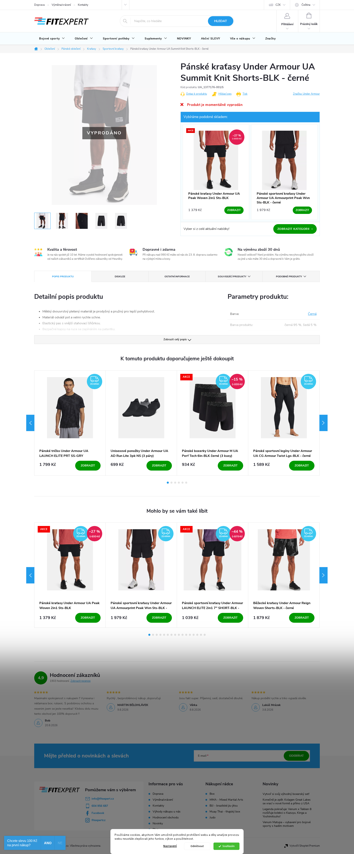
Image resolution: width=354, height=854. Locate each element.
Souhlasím (228, 846)
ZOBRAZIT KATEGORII (295, 229)
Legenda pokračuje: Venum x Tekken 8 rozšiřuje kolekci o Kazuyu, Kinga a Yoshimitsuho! (287, 812)
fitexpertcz (99, 820)
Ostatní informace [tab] (177, 276)
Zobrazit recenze (80, 681)
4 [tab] (179, 483)
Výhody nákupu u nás (166, 812)
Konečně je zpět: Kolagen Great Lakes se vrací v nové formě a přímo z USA (287, 801)
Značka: (306, 94)
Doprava (39, 5)
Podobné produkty (289, 276)
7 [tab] (171, 635)
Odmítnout (197, 846)
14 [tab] (197, 635)
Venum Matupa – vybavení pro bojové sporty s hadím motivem (287, 824)
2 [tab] (171, 483)
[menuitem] (52, 38)
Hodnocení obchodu (166, 817)
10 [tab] (183, 635)
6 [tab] (186, 483)
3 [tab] (175, 483)
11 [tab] (186, 635)
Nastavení (170, 846)
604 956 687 (100, 806)
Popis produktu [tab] (63, 276)
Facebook (98, 813)
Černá (312, 314)
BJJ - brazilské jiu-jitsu (224, 805)
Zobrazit (88, 465)
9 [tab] (179, 635)
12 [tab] (190, 635)
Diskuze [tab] (120, 276)
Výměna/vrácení (61, 5)
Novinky (158, 823)
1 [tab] (168, 483)
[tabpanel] (70, 423)
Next (323, 423)
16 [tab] (205, 635)
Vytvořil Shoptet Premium (304, 846)
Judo (213, 817)
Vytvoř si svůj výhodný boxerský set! (286, 794)
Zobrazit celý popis (175, 339)
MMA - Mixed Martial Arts (226, 799)
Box (212, 794)
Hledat (220, 21)
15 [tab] (201, 635)
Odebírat (296, 756)
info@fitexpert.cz (103, 799)
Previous (30, 423)
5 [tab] (183, 483)
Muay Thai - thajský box (225, 811)
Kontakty (83, 5)
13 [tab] (194, 635)
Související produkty (232, 276)
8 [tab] (175, 635)
